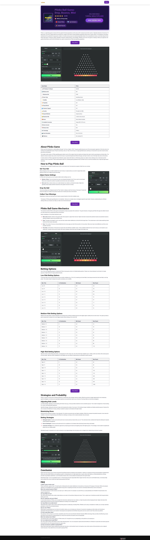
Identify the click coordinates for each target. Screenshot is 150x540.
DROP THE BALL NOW (94, 20)
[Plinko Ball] (43, 2)
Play (106, 2)
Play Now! (75, 42)
